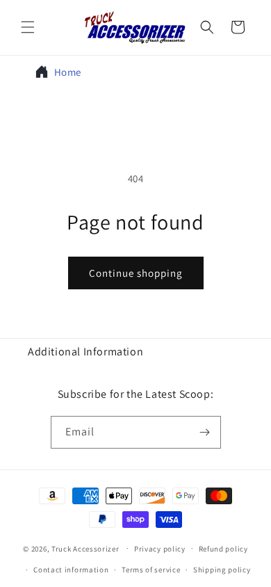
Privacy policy (160, 549)
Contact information (70, 569)
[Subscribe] (205, 432)
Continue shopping (136, 273)
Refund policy (223, 549)
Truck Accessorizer (85, 548)
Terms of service (151, 569)
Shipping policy (222, 569)
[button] (28, 27)
